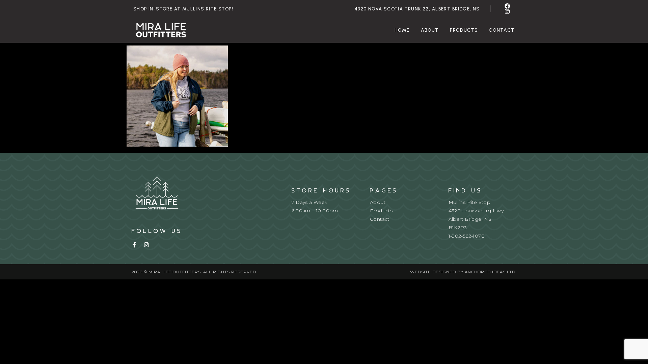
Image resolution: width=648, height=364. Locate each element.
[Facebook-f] (134, 244)
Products (464, 30)
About (430, 30)
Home (402, 30)
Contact (502, 30)
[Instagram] (507, 11)
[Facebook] (507, 6)
